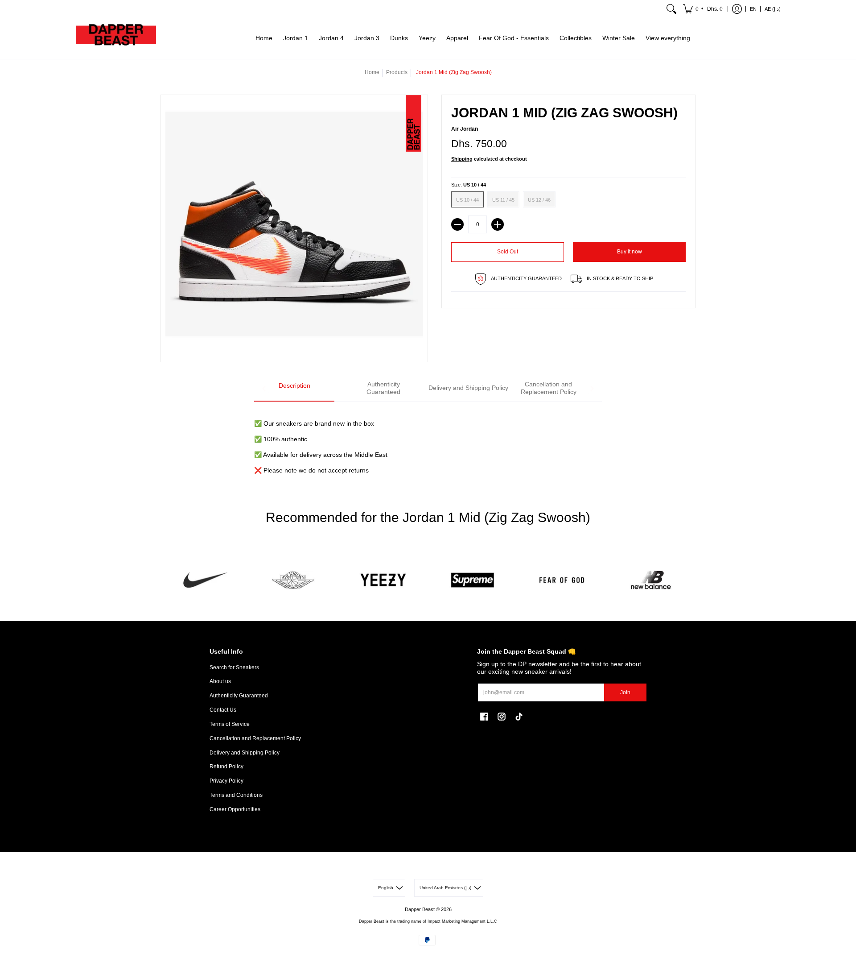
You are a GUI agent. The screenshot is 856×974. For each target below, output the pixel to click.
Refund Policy (226, 766)
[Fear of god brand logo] (562, 580)
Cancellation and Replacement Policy (255, 738)
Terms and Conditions (236, 795)
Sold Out (507, 252)
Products (396, 72)
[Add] (497, 224)
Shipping (462, 159)
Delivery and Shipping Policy (245, 753)
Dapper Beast (420, 909)
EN (753, 9)
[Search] (671, 9)
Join (625, 692)
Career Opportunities (235, 809)
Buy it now (629, 252)
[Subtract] (457, 224)
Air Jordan (464, 129)
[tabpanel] (428, 442)
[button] (703, 9)
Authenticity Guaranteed (239, 695)
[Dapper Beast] (116, 38)
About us (220, 681)
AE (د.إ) (773, 9)
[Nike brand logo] (205, 580)
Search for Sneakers (234, 667)
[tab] (294, 389)
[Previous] (264, 388)
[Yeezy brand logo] (383, 580)
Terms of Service (230, 724)
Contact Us (223, 710)
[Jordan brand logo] (294, 580)
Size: (468, 184)
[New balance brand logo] (651, 580)
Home (372, 72)
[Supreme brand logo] (472, 580)
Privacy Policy (226, 781)
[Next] (591, 388)
